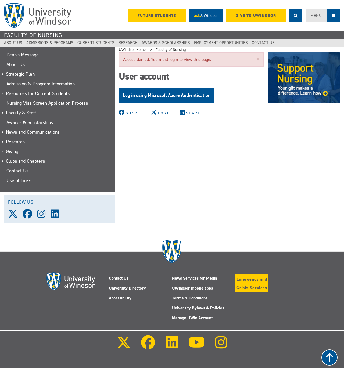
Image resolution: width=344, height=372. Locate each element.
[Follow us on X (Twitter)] (15, 216)
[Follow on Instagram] (221, 346)
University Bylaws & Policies (198, 308)
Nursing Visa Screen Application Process (47, 103)
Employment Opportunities (221, 42)
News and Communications (33, 132)
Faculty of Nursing (33, 35)
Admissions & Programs (49, 42)
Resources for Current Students (38, 93)
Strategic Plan (20, 74)
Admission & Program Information (40, 84)
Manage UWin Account (192, 318)
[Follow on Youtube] (196, 346)
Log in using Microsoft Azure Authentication (166, 95)
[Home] (37, 15)
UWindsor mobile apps (192, 288)
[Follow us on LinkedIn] (57, 216)
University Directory (127, 288)
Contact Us (263, 42)
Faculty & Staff (21, 113)
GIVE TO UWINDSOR (256, 15)
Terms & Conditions (189, 298)
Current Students (95, 42)
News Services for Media (194, 278)
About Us (13, 42)
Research (128, 42)
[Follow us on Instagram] (44, 216)
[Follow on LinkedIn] (172, 346)
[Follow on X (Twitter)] (123, 346)
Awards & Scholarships (166, 42)
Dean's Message (22, 55)
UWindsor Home (132, 49)
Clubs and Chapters (25, 161)
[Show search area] (295, 15)
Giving (12, 151)
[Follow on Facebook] (148, 346)
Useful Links (18, 180)
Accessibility (120, 298)
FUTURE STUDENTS (157, 15)
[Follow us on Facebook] (30, 216)
